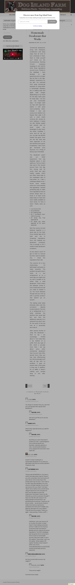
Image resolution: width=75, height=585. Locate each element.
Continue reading (37, 26)
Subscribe (52, 21)
